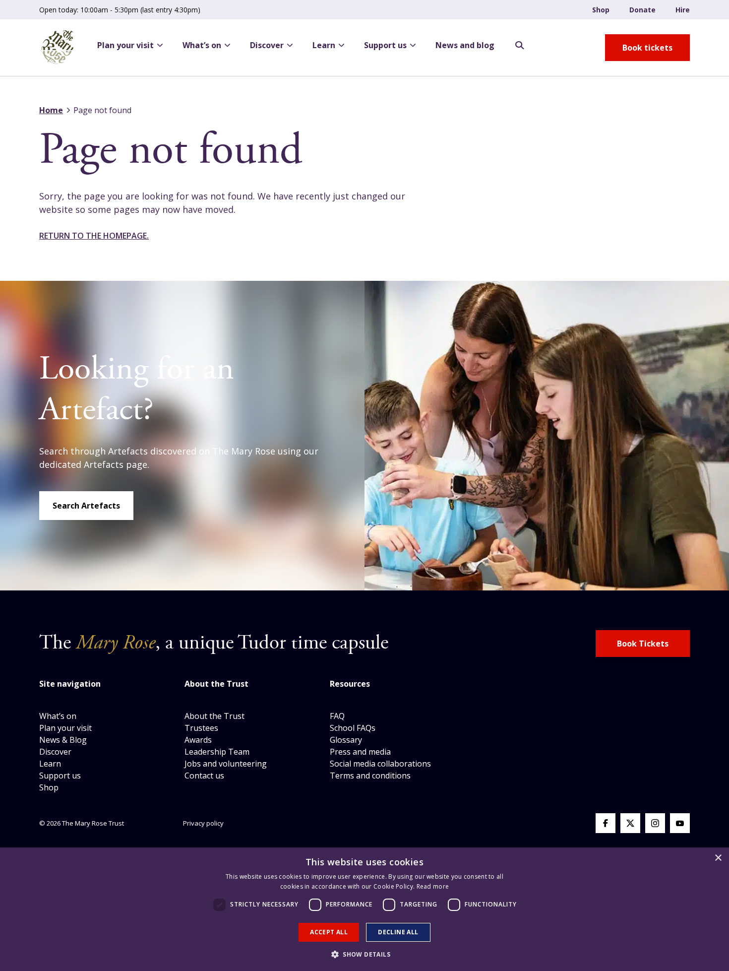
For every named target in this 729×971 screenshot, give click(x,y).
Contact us (204, 775)
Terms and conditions (370, 775)
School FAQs (352, 727)
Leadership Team (216, 751)
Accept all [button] (329, 932)
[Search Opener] (519, 46)
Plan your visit (125, 45)
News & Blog (63, 739)
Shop (600, 9)
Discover (267, 45)
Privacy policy (203, 823)
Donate (642, 9)
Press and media (360, 751)
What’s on (201, 45)
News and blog (464, 45)
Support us (385, 45)
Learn (323, 45)
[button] (364, 954)
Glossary (346, 739)
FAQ (337, 716)
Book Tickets (642, 643)
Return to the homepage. (94, 235)
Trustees (201, 727)
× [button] (718, 858)
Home (51, 110)
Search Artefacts (86, 505)
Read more (433, 886)
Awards (198, 739)
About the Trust (214, 716)
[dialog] (364, 909)
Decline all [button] (398, 932)
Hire (682, 9)
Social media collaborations (380, 763)
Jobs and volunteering (225, 763)
